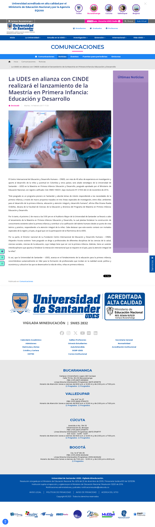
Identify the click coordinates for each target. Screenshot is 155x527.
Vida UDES (138, 38)
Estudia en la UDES (56, 38)
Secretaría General (124, 340)
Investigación (80, 38)
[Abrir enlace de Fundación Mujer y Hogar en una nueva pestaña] (77, 514)
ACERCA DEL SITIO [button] (109, 492)
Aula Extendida (78, 347)
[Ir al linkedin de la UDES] (94, 333)
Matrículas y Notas (30, 347)
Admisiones (31, 343)
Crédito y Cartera (31, 350)
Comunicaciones (46, 56)
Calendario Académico (30, 340)
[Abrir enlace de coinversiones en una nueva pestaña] (139, 514)
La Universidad (32, 38)
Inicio (12, 38)
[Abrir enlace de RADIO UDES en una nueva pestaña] (47, 514)
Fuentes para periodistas (95, 56)
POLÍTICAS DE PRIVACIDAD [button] (58, 492)
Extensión (99, 38)
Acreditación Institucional (124, 347)
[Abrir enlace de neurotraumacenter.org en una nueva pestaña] (108, 514)
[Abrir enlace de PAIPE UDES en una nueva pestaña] (16, 514)
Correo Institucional (77, 354)
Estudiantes (80, 28)
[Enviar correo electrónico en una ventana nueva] (95, 487)
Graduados (97, 28)
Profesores (113, 28)
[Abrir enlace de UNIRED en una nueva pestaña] (62, 514)
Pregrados (72, 386)
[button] (5, 522)
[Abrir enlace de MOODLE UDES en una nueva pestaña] (31, 514)
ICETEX (31, 354)
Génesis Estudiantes (77, 343)
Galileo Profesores (77, 340)
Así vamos (121, 243)
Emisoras (116, 56)
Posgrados (85, 386)
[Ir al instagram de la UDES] (67, 333)
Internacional (118, 38)
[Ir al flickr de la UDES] (88, 333)
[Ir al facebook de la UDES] (60, 333)
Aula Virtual (141, 21)
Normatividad (124, 343)
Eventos (75, 56)
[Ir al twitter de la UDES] (74, 333)
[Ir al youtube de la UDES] (81, 333)
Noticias (62, 56)
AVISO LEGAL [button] (35, 492)
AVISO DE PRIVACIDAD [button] (86, 492)
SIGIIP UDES (77, 350)
